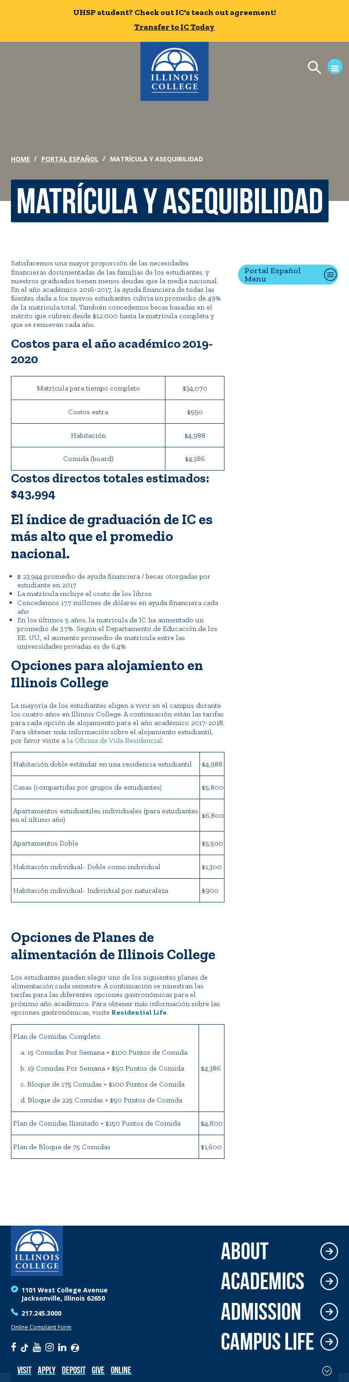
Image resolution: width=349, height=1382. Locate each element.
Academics (262, 1281)
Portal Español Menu (272, 274)
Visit (24, 1370)
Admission (261, 1312)
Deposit (73, 1370)
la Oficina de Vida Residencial (114, 740)
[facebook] (13, 1347)
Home (20, 159)
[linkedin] (62, 1347)
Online (121, 1370)
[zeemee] (75, 1347)
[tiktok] (24, 1347)
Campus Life (267, 1342)
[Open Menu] (321, 69)
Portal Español (70, 159)
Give (98, 1370)
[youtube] (37, 1347)
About (245, 1251)
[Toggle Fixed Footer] (327, 1370)
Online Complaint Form (41, 1327)
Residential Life (139, 1012)
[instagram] (49, 1347)
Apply (46, 1370)
